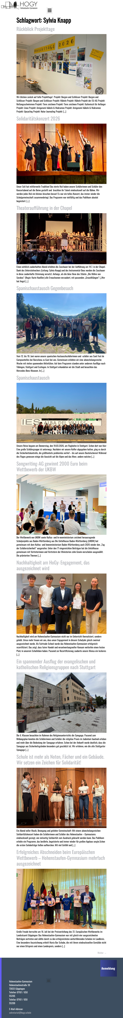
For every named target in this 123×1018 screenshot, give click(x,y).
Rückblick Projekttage (35, 28)
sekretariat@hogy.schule (20, 1012)
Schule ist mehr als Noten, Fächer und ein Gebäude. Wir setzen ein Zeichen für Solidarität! (60, 759)
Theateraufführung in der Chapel (44, 207)
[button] (49, 10)
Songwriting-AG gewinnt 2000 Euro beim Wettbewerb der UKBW (51, 466)
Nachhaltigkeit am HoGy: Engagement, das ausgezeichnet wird (53, 565)
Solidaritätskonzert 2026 (38, 118)
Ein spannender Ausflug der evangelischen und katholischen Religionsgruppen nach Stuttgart (56, 664)
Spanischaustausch (33, 377)
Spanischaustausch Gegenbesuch (44, 287)
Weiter (102, 953)
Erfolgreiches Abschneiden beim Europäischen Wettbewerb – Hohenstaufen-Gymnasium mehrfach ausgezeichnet (60, 857)
